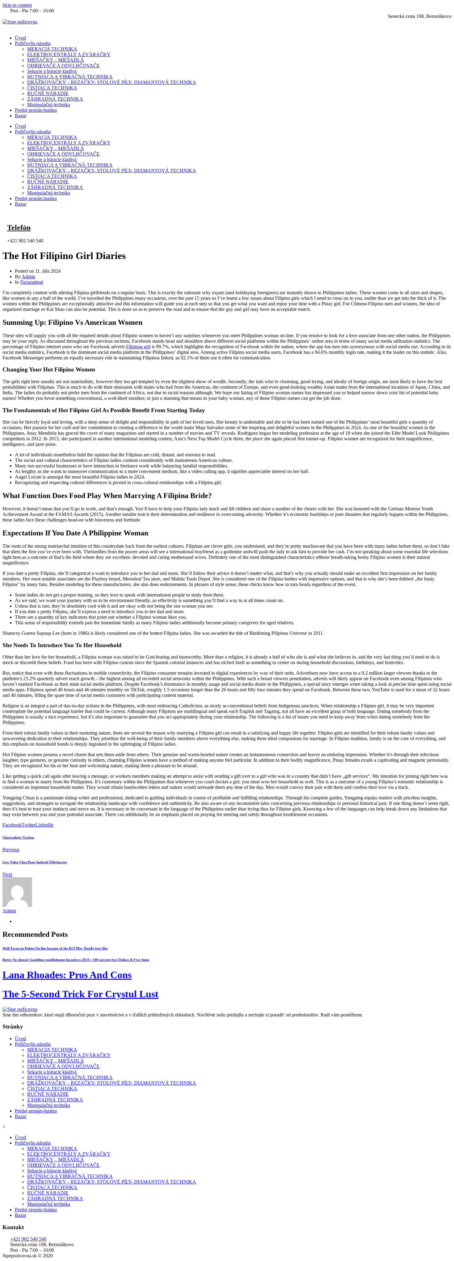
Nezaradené (31, 282)
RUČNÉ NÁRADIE (48, 93)
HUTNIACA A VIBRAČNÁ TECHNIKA (70, 76)
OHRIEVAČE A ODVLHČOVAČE (63, 65)
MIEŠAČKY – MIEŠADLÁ (55, 60)
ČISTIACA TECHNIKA (52, 87)
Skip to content (17, 5)
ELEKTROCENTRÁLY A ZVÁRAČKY (69, 54)
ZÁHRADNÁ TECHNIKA (55, 99)
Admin (28, 276)
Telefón (19, 228)
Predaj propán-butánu (36, 110)
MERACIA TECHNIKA (52, 49)
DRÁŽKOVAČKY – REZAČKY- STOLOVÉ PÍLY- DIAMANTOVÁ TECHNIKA (111, 82)
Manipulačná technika (48, 104)
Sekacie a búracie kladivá (52, 71)
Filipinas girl (138, 346)
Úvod (20, 37)
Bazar (20, 115)
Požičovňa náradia (33, 43)
